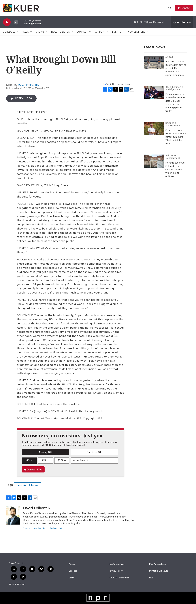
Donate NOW (34, 469)
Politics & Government (172, 156)
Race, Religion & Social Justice (174, 88)
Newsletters (136, 31)
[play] (6, 22)
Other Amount (80, 460)
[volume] (16, 22)
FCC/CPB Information (119, 578)
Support (100, 31)
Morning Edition (27, 485)
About (72, 564)
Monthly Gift (45, 452)
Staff (71, 578)
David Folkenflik (28, 85)
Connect (82, 31)
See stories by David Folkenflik (42, 528)
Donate (185, 8)
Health (169, 56)
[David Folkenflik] (13, 515)
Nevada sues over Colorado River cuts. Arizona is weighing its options (175, 169)
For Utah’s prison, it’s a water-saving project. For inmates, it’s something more (175, 68)
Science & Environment (172, 124)
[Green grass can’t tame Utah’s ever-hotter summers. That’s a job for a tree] (154, 128)
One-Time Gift (94, 452)
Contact (73, 571)
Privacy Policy (116, 571)
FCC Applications (157, 564)
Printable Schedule (158, 571)
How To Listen (60, 31)
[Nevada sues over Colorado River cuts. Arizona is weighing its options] (154, 161)
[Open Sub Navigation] (17, 32)
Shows (40, 31)
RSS (151, 578)
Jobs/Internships (116, 564)
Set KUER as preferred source (119, 84)
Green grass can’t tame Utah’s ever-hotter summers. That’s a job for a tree (175, 136)
